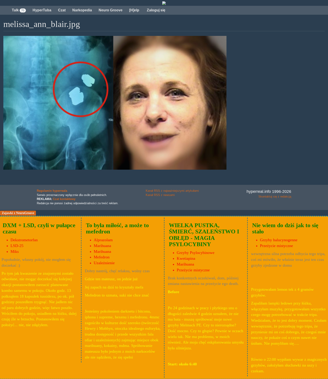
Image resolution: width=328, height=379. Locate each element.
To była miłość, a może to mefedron (117, 228)
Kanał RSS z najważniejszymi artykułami (172, 190)
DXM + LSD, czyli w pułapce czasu (39, 228)
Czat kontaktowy (64, 199)
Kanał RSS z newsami (160, 195)
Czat (62, 10)
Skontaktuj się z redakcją (274, 196)
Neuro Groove (110, 10)
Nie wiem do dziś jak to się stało (285, 228)
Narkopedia (82, 10)
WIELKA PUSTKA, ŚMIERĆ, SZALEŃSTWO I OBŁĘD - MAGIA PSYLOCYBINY (204, 235)
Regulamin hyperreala (52, 190)
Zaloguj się (155, 10)
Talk (18, 10)
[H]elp (134, 10)
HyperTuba (42, 10)
